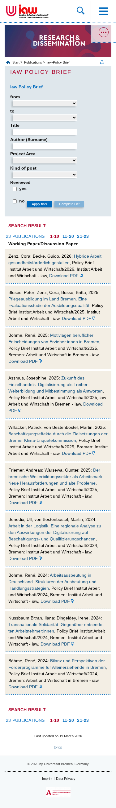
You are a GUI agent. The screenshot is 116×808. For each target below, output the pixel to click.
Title (14, 125)
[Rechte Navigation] (103, 32)
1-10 (54, 236)
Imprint (47, 778)
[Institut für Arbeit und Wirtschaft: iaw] (33, 11)
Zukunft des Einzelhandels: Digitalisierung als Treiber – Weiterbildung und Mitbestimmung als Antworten (55, 384)
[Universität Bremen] (11, 11)
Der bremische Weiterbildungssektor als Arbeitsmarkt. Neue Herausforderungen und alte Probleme (56, 477)
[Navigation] (103, 11)
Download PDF (64, 275)
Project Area (23, 153)
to (12, 111)
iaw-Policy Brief (58, 62)
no (22, 200)
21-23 (83, 236)
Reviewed (20, 182)
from (15, 96)
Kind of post (23, 168)
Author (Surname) (29, 139)
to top (58, 747)
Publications (33, 62)
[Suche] (84, 11)
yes (23, 188)
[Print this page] (104, 62)
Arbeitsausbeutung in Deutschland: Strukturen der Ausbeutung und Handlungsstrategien (52, 582)
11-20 (68, 236)
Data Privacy (65, 778)
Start (16, 62)
